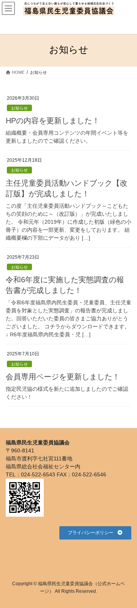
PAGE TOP (122, 578)
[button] (95, 533)
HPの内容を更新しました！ (53, 120)
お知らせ (19, 108)
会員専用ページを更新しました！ (63, 376)
